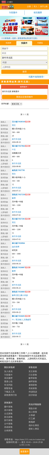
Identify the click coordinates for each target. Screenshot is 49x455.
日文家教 (33, 375)
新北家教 (8, 417)
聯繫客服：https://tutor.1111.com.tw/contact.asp (24, 439)
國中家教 (8, 407)
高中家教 (8, 410)
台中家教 (8, 424)
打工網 (32, 418)
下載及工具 (9, 392)
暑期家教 (33, 385)
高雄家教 (8, 427)
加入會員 (8, 371)
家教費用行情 (10, 395)
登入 (35, 6)
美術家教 (33, 388)
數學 (14, 198)
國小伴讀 (24, 295)
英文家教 (33, 371)
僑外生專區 (34, 425)
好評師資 (33, 395)
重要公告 (8, 381)
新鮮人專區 (34, 429)
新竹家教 (8, 420)
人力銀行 (6, 2)
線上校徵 (33, 412)
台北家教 (8, 413)
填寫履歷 (8, 378)
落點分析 (33, 408)
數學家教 (33, 378)
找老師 (8, 43)
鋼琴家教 (33, 381)
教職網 (32, 422)
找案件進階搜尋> (36, 77)
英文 (14, 125)
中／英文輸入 (17, 320)
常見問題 (8, 385)
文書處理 (27, 320)
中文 (14, 150)
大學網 (32, 415)
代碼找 (40, 43)
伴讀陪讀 (33, 392)
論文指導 (15, 247)
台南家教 (8, 430)
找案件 (24, 43)
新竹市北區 (16, 139)
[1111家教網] (7, 6)
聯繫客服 (8, 388)
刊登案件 (12, 12)
